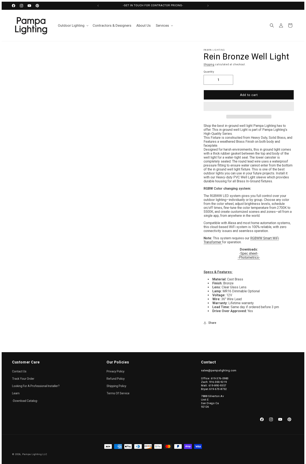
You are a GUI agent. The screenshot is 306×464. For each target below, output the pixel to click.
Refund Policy (116, 378)
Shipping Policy (116, 386)
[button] (249, 106)
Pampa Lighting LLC (34, 454)
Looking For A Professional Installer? (36, 386)
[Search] (271, 25)
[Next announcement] (208, 6)
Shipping (209, 64)
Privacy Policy (115, 371)
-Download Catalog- (25, 400)
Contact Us (19, 371)
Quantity (209, 71)
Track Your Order (23, 378)
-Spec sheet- (248, 253)
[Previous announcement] (98, 6)
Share (212, 322)
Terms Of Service (118, 393)
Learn (16, 393)
